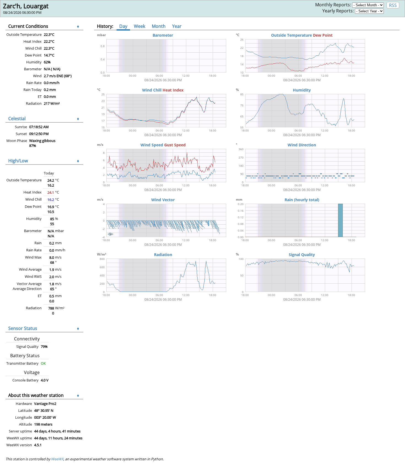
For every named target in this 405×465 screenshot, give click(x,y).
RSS (393, 5)
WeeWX (57, 458)
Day (123, 26)
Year (177, 26)
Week (139, 26)
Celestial (17, 118)
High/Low (18, 161)
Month (159, 26)
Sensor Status (22, 328)
